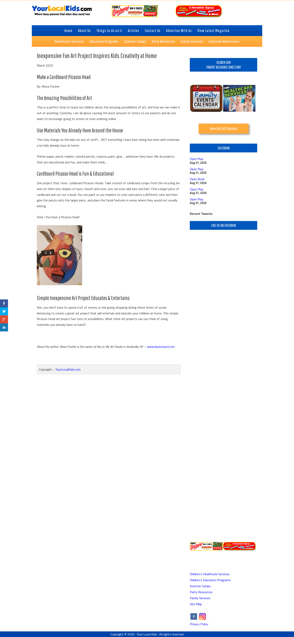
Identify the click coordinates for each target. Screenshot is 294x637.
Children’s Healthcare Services (210, 574)
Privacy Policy (199, 624)
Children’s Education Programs (210, 580)
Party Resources (201, 592)
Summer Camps (200, 586)
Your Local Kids (147, 634)
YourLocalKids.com (68, 369)
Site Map (196, 604)
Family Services (200, 598)
